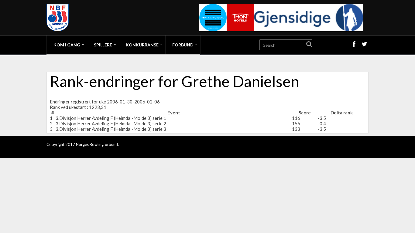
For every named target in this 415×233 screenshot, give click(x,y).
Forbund (183, 44)
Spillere (103, 44)
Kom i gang (66, 44)
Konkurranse (142, 44)
